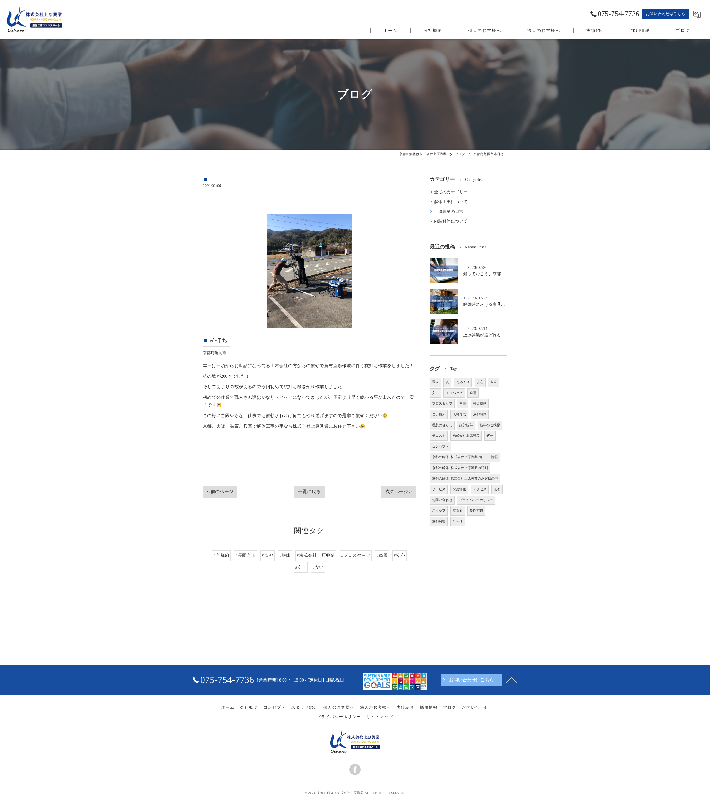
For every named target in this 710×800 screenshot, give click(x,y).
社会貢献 (480, 403)
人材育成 (459, 414)
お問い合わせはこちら (665, 14)
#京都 (267, 555)
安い (435, 393)
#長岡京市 (245, 555)
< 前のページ (220, 491)
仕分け (458, 521)
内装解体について (451, 221)
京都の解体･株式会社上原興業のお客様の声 (465, 478)
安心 (480, 382)
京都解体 (480, 414)
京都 (497, 489)
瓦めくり (463, 382)
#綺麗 (382, 555)
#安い (318, 567)
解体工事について (451, 202)
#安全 (300, 567)
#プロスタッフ (355, 555)
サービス (439, 489)
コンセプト (440, 446)
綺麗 (473, 393)
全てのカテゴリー (451, 192)
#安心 (399, 555)
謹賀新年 (466, 425)
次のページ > (399, 491)
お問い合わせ (442, 500)
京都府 (458, 511)
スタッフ (439, 511)
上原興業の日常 (448, 211)
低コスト (439, 436)
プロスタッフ (442, 403)
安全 (493, 382)
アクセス (480, 489)
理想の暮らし (442, 425)
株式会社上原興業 (466, 436)
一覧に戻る (309, 491)
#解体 (285, 555)
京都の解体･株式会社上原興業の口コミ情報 (465, 457)
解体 (489, 436)
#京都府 (221, 555)
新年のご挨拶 (490, 425)
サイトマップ (380, 717)
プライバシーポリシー (476, 500)
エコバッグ (454, 393)
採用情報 (459, 489)
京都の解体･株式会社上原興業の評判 (460, 468)
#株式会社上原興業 (316, 555)
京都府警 (439, 521)
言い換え (439, 414)
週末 (435, 382)
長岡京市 (476, 511)
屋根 (462, 403)
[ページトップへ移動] (511, 679)
